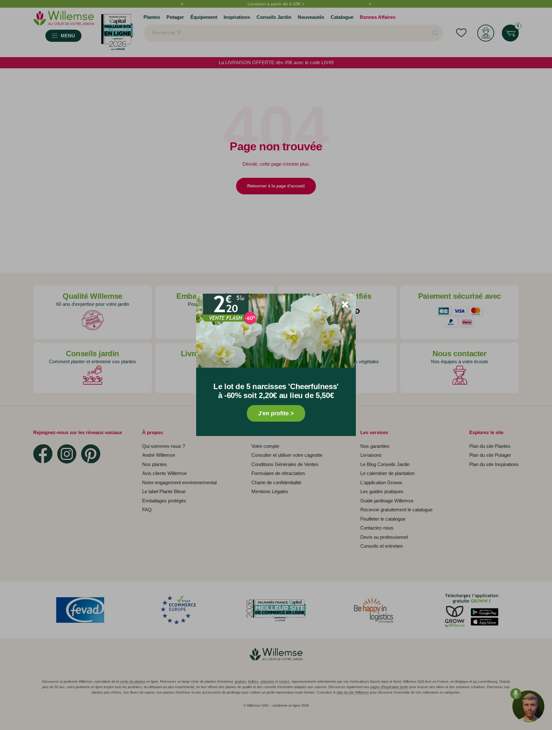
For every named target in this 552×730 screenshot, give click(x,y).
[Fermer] (345, 304)
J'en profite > (276, 413)
